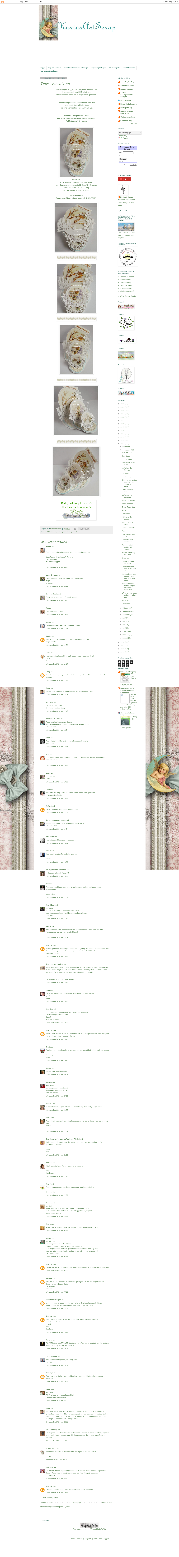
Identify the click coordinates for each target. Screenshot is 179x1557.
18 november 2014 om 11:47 (57, 629)
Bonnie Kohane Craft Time (126, 112)
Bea (47, 884)
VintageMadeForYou (98, 1529)
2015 (123, 440)
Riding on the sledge (127, 518)
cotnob (49, 1118)
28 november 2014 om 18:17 (57, 1441)
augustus (126, 615)
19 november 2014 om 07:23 (57, 1271)
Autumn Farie (127, 453)
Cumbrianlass (51, 1356)
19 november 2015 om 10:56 (57, 1493)
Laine (48, 653)
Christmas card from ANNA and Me (129, 569)
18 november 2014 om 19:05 (57, 1023)
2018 (123, 430)
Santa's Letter (127, 504)
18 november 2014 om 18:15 (57, 956)
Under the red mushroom (127, 541)
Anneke (49, 1203)
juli (123, 618)
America (49, 1340)
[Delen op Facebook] (86, 529)
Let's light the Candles (127, 469)
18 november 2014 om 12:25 (57, 695)
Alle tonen (134, 123)
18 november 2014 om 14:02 (57, 812)
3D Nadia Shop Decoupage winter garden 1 (62, 532)
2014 (123, 444)
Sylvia (48, 1047)
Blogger (106, 1539)
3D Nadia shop (76, 195)
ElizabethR (50, 837)
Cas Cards (126, 456)
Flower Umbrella (128, 528)
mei (124, 625)
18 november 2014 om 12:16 (57, 680)
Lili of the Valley (126, 285)
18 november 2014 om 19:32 (57, 1061)
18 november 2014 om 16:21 (57, 862)
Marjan (49, 622)
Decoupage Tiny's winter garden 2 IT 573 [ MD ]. (76, 198)
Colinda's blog (126, 121)
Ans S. (48, 1184)
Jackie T (49, 1104)
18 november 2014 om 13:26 (57, 782)
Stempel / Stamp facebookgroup (98, 68)
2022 (123, 417)
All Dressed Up (125, 282)
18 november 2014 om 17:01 (57, 897)
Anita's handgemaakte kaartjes (126, 95)
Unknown (50, 945)
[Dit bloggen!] (81, 529)
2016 (123, 437)
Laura (48, 773)
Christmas (126, 604)
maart (124, 631)
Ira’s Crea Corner (52, 953)
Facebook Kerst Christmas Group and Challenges (76, 68)
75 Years (125, 600)
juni (124, 621)
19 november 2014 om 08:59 (57, 1292)
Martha (48, 1238)
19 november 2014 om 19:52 (57, 1365)
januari (125, 638)
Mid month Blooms (133, 676)
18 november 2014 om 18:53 (57, 1001)
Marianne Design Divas (73, 116)
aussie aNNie (125, 100)
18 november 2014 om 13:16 (57, 765)
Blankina (49, 1467)
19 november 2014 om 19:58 (57, 1382)
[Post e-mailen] (75, 529)
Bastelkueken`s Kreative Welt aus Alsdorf (63, 1139)
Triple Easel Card (128, 507)
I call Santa (126, 514)
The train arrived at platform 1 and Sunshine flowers (129, 483)
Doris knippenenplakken (56, 820)
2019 (123, 427)
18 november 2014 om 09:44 (57, 586)
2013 (123, 642)
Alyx (47, 754)
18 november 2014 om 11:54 (57, 645)
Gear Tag (125, 558)
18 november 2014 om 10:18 (57, 600)
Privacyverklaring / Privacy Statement (49, 71)
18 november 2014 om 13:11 (57, 746)
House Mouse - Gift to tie (128, 562)
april (124, 628)
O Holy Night (127, 459)
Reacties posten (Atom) (61, 1507)
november (126, 450)
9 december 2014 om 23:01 (56, 1460)
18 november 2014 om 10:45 (57, 614)
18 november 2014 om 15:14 (57, 843)
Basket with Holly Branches (128, 554)
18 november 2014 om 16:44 (57, 876)
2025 (123, 407)
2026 (123, 404)
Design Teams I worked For (54, 68)
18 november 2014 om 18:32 (57, 983)
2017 (123, 434)
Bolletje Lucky (126, 108)
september (126, 611)
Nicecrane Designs (53, 1300)
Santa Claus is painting (127, 523)
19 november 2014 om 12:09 (57, 1309)
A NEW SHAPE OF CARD (129, 68)
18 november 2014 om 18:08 (57, 938)
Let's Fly (125, 474)
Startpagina (42, 68)
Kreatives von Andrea (54, 964)
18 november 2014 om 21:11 (57, 1155)
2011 (123, 649)
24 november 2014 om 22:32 (57, 1422)
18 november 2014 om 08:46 (57, 567)
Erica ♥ (48, 547)
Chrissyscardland (127, 117)
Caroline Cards (52, 594)
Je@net (49, 806)
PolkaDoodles (125, 280)
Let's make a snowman (127, 496)
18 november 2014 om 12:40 (57, 711)
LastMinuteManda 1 (127, 277)
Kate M (48, 926)
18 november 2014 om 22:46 (57, 1176)
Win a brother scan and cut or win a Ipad (129, 595)
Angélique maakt (127, 85)
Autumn (125, 531)
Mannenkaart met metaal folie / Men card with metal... (129, 577)
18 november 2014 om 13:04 (57, 730)
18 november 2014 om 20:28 (57, 1110)
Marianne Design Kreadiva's (69, 118)
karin (48, 990)
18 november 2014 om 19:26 (57, 1039)
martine (49, 1082)
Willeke (49, 1389)
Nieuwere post (46, 1502)
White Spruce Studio (128, 296)
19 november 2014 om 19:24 (57, 1349)
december (126, 446)
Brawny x (49, 1373)
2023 (123, 414)
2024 (123, 410)
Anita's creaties (126, 89)
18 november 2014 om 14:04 (57, 829)
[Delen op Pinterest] (88, 529)
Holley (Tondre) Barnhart (56, 870)
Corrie (48, 790)
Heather (49, 1163)
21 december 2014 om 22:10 (57, 1479)
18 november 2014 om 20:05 (57, 1075)
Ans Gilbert (51, 905)
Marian (48, 1068)
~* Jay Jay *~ (51, 1448)
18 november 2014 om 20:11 (57, 1096)
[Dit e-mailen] (79, 529)
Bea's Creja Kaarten (128, 104)
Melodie (49, 1278)
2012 (123, 645)
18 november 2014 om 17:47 (57, 919)
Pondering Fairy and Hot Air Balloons (128, 547)
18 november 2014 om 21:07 (57, 1131)
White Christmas (128, 500)
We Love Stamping (128, 672)
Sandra (49, 636)
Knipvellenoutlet (126, 288)
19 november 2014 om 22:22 (57, 1401)
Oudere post (107, 1502)
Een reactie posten (50, 1498)
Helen (48, 688)
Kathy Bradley (51, 1429)
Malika (48, 851)
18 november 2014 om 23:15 (57, 1216)
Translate (126, 138)
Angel (124, 510)
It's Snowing (126, 477)
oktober (125, 608)
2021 (123, 420)
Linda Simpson (52, 575)
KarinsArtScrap (126, 197)
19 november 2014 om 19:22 (57, 1332)
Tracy (48, 672)
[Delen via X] (84, 529)
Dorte (48, 738)
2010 (123, 652)
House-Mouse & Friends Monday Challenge (127, 690)
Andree (49, 1224)
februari (125, 635)
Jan (47, 608)
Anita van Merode (53, 719)
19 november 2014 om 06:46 (57, 1257)
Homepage (77, 1502)
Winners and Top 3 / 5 (114, 68)
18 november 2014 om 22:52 (57, 1195)
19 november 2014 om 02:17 (57, 1230)
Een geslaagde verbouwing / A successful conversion (128, 587)
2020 (123, 424)
